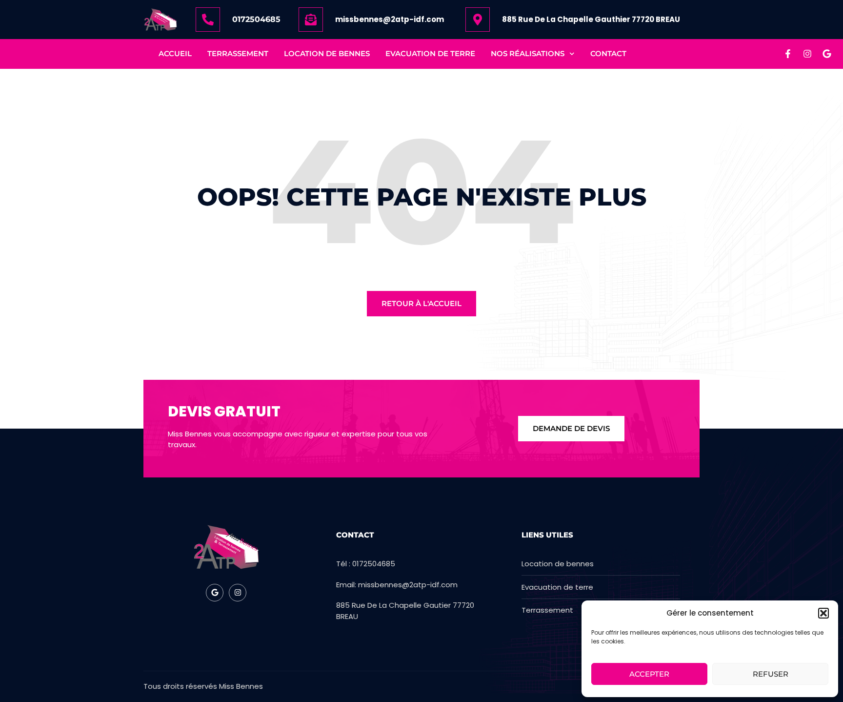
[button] (823, 613)
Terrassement (237, 53)
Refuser (770, 674)
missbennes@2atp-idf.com (389, 19)
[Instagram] (807, 53)
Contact (608, 53)
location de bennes (327, 53)
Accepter (649, 674)
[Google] (827, 53)
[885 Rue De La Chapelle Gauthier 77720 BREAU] (477, 19)
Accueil (175, 53)
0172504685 (256, 19)
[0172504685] (208, 19)
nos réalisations (527, 53)
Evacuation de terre (430, 53)
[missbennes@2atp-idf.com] (311, 19)
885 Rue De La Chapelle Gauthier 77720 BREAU (591, 19)
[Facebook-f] (788, 53)
